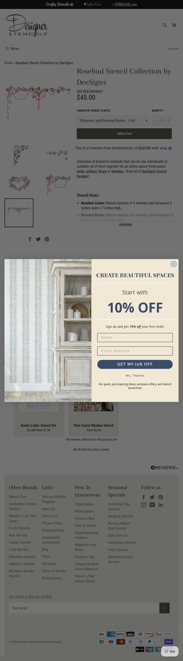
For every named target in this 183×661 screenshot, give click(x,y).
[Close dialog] (173, 264)
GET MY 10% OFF (135, 364)
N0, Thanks (135, 375)
